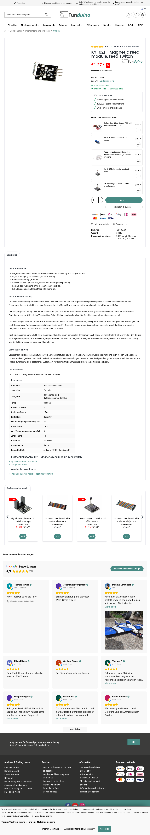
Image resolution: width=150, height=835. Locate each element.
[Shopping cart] (142, 15)
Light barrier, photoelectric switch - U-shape (23, 520)
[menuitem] (142, 15)
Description (12, 255)
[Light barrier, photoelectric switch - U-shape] (23, 505)
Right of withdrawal (52, 785)
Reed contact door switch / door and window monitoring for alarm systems (117, 154)
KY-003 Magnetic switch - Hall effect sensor (92, 520)
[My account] (129, 15)
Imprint (49, 816)
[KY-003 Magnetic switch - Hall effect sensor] (92, 505)
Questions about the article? (24, 461)
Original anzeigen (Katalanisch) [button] (22, 601)
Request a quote (122, 206)
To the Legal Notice (37, 816)
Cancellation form (51, 788)
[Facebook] (68, 806)
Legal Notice (85, 771)
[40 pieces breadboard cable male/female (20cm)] (126, 505)
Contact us (48, 778)
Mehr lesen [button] (110, 606)
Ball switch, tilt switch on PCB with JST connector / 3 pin (118, 124)
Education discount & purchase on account (57, 769)
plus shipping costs (106, 81)
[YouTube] (75, 806)
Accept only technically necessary (79, 829)
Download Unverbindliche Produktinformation (32, 474)
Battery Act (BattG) (89, 778)
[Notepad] (136, 15)
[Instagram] (82, 806)
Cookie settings (50, 792)
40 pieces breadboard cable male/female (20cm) (126, 520)
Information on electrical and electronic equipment (93, 790)
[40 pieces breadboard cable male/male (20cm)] (57, 505)
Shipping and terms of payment (90, 783)
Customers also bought (17, 488)
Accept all (104, 829)
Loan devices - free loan (53, 781)
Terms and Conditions (90, 767)
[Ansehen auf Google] (9, 586)
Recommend (121, 224)
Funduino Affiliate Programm (56, 774)
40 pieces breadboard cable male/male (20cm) (57, 520)
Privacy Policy (86, 774)
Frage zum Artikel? (19, 464)
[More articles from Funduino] (132, 64)
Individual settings (50, 829)
